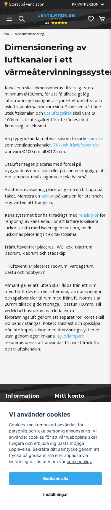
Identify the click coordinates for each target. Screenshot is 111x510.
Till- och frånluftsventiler (76, 145)
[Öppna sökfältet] (21, 19)
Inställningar (55, 494)
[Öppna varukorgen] (101, 19)
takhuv (47, 196)
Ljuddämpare (71, 336)
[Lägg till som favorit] (90, 19)
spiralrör (95, 138)
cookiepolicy (79, 461)
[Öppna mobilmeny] (9, 19)
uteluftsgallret (58, 113)
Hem (5, 34)
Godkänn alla (55, 478)
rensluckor (89, 215)
